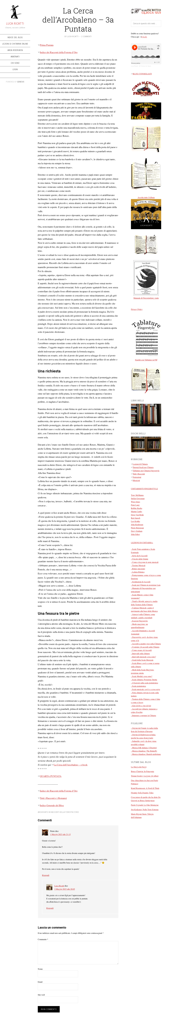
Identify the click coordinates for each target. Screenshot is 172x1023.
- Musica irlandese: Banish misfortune (146, 754)
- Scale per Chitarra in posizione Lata (145, 585)
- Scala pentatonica (138, 686)
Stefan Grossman (138, 498)
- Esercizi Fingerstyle (139, 620)
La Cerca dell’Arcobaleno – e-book (71, 764)
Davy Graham (136, 531)
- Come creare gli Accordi (141, 650)
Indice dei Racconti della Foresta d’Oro (59, 52)
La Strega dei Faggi (138, 766)
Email (40, 981)
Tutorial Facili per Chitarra (143, 467)
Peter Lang (135, 505)
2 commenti (86, 36)
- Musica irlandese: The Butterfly (144, 751)
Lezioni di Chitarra (140, 464)
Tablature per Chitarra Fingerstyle (146, 470)
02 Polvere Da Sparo (145, 66)
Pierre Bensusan (137, 527)
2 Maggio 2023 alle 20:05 (64, 889)
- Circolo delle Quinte (139, 559)
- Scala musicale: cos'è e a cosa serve (145, 689)
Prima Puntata (46, 45)
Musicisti (136, 480)
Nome (40, 969)
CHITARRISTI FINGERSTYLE (144, 488)
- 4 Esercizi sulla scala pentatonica (144, 682)
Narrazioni (137, 477)
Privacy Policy (137, 309)
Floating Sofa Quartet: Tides (142, 792)
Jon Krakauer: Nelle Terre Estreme (145, 809)
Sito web (41, 994)
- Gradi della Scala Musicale (142, 660)
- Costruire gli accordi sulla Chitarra (145, 647)
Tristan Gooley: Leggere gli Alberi (144, 776)
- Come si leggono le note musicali (144, 562)
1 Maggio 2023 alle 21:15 (60, 834)
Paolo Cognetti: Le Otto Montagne (145, 805)
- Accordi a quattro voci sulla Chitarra (146, 643)
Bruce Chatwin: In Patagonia (142, 771)
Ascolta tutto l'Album (146, 197)
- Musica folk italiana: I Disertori (144, 747)
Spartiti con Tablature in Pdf (146, 359)
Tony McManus (137, 495)
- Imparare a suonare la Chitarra (143, 715)
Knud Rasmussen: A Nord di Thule (145, 788)
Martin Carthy (136, 511)
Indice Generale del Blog (52, 805)
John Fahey (135, 534)
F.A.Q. (144, 36)
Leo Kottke (135, 521)
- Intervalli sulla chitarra (140, 653)
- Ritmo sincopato (138, 568)
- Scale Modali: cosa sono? (141, 676)
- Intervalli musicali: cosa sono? (143, 656)
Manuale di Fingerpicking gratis (146, 298)
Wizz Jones (135, 501)
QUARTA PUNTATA (50, 776)
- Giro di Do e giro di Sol (141, 705)
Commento (43, 939)
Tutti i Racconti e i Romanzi (53, 798)
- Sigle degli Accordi (139, 555)
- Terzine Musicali (138, 565)
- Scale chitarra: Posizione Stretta (144, 679)
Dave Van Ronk (137, 514)
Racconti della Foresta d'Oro (65, 812)
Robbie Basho (136, 508)
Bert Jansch (135, 518)
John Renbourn (137, 524)
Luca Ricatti (15, 23)
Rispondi (45, 875)
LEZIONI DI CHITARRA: (142, 542)
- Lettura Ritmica (137, 572)
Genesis (20, 82)
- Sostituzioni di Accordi (140, 581)
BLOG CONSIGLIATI (142, 73)
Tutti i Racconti (139, 473)
